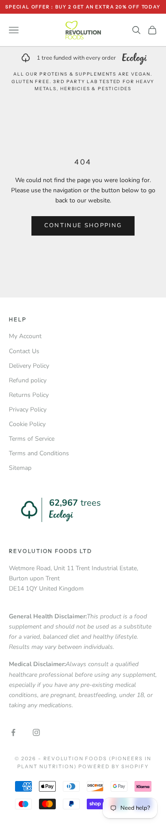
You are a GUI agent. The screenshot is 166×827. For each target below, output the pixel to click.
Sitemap (20, 468)
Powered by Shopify (113, 766)
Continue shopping (83, 225)
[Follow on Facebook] (13, 732)
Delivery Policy (29, 366)
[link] (83, 58)
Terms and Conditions (39, 453)
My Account (25, 336)
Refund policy (27, 380)
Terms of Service (31, 438)
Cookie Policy (27, 424)
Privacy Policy (27, 409)
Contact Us (24, 351)
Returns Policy (29, 395)
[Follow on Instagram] (36, 732)
